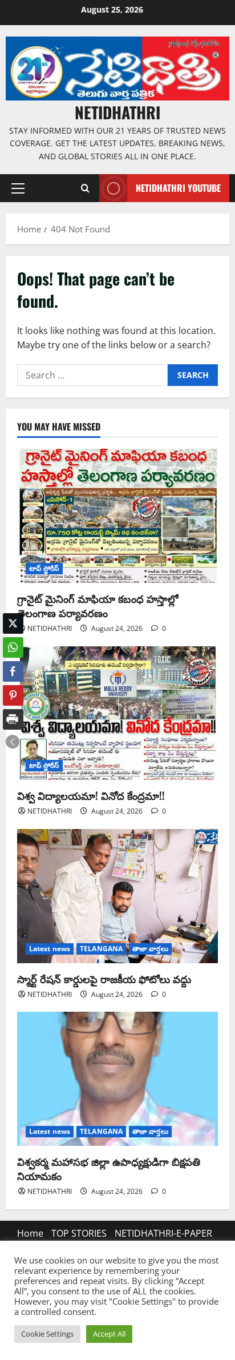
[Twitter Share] (13, 623)
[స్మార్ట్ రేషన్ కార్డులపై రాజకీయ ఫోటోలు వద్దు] (117, 896)
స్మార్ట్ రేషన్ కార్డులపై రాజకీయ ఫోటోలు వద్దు (104, 978)
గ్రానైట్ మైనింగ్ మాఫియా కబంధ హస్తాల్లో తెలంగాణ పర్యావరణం (98, 605)
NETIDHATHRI (117, 112)
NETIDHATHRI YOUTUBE (178, 188)
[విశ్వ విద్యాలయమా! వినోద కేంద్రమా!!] (117, 713)
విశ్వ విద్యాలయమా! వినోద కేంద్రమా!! (91, 795)
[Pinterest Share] (13, 695)
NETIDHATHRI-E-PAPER (163, 1233)
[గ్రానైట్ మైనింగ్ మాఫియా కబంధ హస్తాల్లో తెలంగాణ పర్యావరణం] (117, 516)
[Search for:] (92, 375)
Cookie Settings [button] (47, 1334)
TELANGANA (101, 948)
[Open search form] (85, 188)
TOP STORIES (79, 1233)
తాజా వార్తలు (150, 948)
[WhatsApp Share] (13, 647)
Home (30, 1233)
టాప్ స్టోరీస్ (44, 568)
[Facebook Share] (13, 671)
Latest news (49, 948)
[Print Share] (13, 719)
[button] (18, 188)
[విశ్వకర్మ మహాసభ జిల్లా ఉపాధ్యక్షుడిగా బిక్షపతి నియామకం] (117, 1079)
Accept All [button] (109, 1334)
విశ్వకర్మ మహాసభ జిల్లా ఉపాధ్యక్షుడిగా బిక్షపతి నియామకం (108, 1168)
